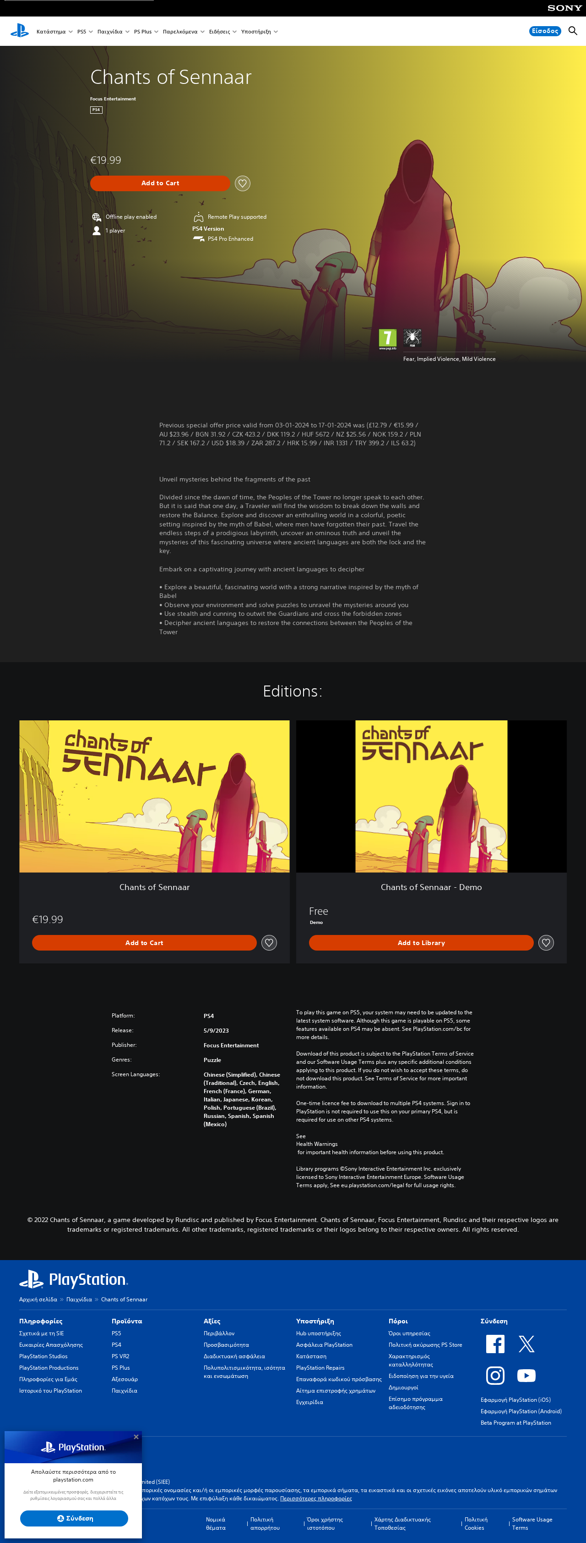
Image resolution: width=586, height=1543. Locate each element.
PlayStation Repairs (320, 1368)
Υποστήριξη (256, 31)
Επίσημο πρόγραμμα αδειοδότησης (416, 1403)
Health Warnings (317, 1144)
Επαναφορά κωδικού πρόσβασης (339, 1379)
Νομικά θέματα (216, 1523)
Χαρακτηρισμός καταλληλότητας (411, 1360)
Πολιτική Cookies (476, 1523)
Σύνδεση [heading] (494, 1321)
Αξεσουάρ (125, 1379)
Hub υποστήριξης (318, 1333)
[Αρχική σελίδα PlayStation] (19, 31)
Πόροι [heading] (398, 1321)
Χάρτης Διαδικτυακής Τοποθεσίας (402, 1523)
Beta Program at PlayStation (516, 1423)
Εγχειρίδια (309, 1402)
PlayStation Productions (49, 1368)
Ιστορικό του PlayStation (50, 1390)
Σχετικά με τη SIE (41, 1333)
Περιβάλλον (219, 1333)
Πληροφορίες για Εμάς (48, 1379)
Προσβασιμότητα (226, 1345)
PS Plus (143, 31)
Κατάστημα (51, 31)
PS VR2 (120, 1356)
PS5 (81, 31)
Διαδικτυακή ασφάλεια (234, 1356)
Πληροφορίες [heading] (40, 1321)
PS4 (116, 1345)
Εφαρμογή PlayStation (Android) (521, 1411)
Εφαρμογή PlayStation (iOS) (516, 1400)
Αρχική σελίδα (38, 1299)
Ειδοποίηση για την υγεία (421, 1376)
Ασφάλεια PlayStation (324, 1345)
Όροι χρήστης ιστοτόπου (325, 1523)
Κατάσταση (311, 1356)
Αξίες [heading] (212, 1321)
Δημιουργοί (403, 1387)
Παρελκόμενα (180, 31)
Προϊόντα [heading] (127, 1321)
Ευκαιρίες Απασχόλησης (51, 1345)
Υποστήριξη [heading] (315, 1321)
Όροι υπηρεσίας (409, 1333)
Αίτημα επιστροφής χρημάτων (335, 1390)
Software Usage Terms (532, 1523)
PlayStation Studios (43, 1356)
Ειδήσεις (219, 31)
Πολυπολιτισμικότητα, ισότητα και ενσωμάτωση (244, 1372)
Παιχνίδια (110, 31)
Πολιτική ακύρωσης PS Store (425, 1345)
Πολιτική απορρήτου (265, 1523)
